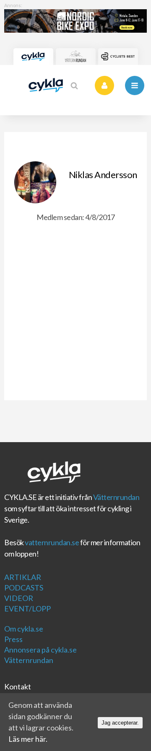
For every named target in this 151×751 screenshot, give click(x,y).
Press (13, 639)
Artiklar (22, 577)
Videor (18, 598)
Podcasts (23, 587)
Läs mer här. (27, 738)
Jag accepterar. (120, 723)
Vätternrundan (116, 497)
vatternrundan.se (52, 542)
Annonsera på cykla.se (40, 649)
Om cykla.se (23, 628)
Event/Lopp (27, 608)
